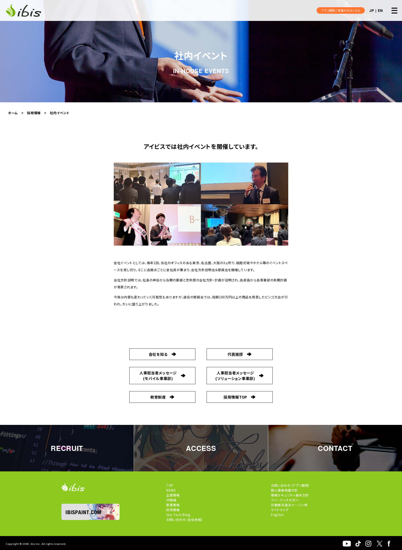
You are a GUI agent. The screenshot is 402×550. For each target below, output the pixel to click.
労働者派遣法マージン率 (289, 505)
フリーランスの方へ (285, 500)
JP (371, 10)
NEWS (171, 490)
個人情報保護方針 (284, 490)
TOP (169, 485)
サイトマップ (280, 509)
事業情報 (173, 505)
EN (380, 10)
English (277, 514)
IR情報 (171, 500)
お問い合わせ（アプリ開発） (290, 485)
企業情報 (173, 495)
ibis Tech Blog (178, 514)
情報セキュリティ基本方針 (290, 495)
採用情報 (173, 509)
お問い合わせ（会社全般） (184, 519)
